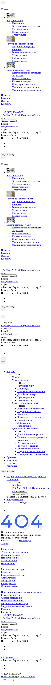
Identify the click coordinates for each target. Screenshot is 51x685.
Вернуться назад (9, 540)
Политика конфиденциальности (18, 676)
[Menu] (3, 2)
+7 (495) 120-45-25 (13, 112)
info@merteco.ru (9, 126)
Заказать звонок (9, 121)
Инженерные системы (12, 600)
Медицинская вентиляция (14, 603)
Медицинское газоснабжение (16, 606)
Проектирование (10, 557)
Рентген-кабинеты (10, 595)
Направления (8, 563)
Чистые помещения (11, 597)
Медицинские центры (12, 569)
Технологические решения (15, 552)
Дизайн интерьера (10, 554)
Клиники (6, 572)
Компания (6, 609)
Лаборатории (8, 580)
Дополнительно (9, 586)
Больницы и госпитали (13, 574)
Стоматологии (8, 577)
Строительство (9, 560)
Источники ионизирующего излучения (21, 592)
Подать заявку (8, 155)
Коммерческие (8, 583)
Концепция (7, 549)
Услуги (4, 543)
